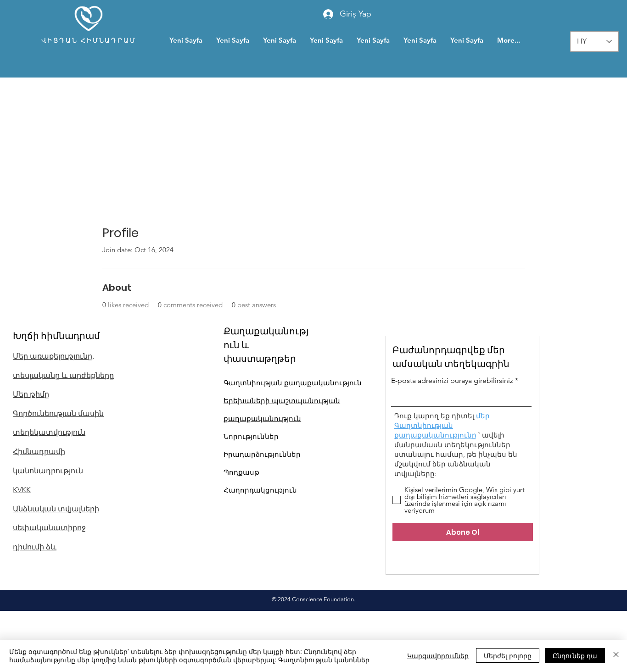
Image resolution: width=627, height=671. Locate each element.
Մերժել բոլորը (508, 655)
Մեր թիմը (31, 394)
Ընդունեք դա (575, 655)
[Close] (615, 655)
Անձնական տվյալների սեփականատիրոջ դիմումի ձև (56, 528)
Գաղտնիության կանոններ (323, 659)
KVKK (22, 489)
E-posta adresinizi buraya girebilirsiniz (452, 380)
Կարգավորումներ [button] (438, 655)
